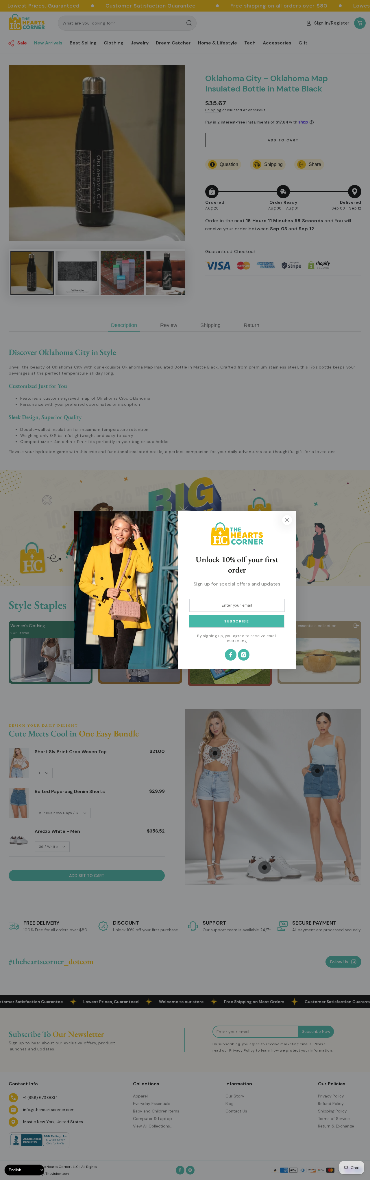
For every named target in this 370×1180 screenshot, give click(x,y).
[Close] (287, 520)
